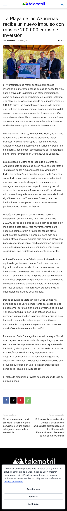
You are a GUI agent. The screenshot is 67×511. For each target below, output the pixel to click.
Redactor (11, 40)
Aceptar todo (34, 489)
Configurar (33, 504)
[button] (5, 4)
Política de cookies (13, 481)
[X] (13, 400)
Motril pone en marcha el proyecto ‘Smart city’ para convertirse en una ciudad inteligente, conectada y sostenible (16, 426)
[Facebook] (6, 400)
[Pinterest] (20, 400)
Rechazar (33, 496)
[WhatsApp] (28, 400)
